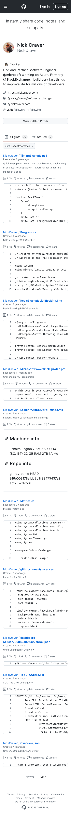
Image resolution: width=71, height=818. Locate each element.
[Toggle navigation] (5, 6)
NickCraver (10, 155)
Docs (19, 798)
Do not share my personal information (35, 801)
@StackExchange (16, 79)
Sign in (44, 6)
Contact (29, 798)
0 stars (53, 246)
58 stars (56, 383)
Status (44, 794)
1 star (52, 583)
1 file (9, 178)
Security (33, 794)
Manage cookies (46, 798)
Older (42, 777)
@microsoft (12, 75)
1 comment (36, 424)
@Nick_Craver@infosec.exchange (29, 98)
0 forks (21, 178)
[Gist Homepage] (23, 6)
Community (57, 794)
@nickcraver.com (19, 104)
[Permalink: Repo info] (7, 463)
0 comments (37, 178)
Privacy (21, 794)
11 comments (39, 383)
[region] (35, 203)
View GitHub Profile (35, 121)
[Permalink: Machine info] (7, 438)
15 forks (23, 383)
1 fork (20, 515)
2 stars (53, 757)
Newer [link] (30, 777)
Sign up (60, 6)
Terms (10, 794)
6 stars (53, 178)
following (34, 109)
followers (16, 109)
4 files (10, 383)
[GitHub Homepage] (23, 807)
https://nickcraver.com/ (23, 92)
